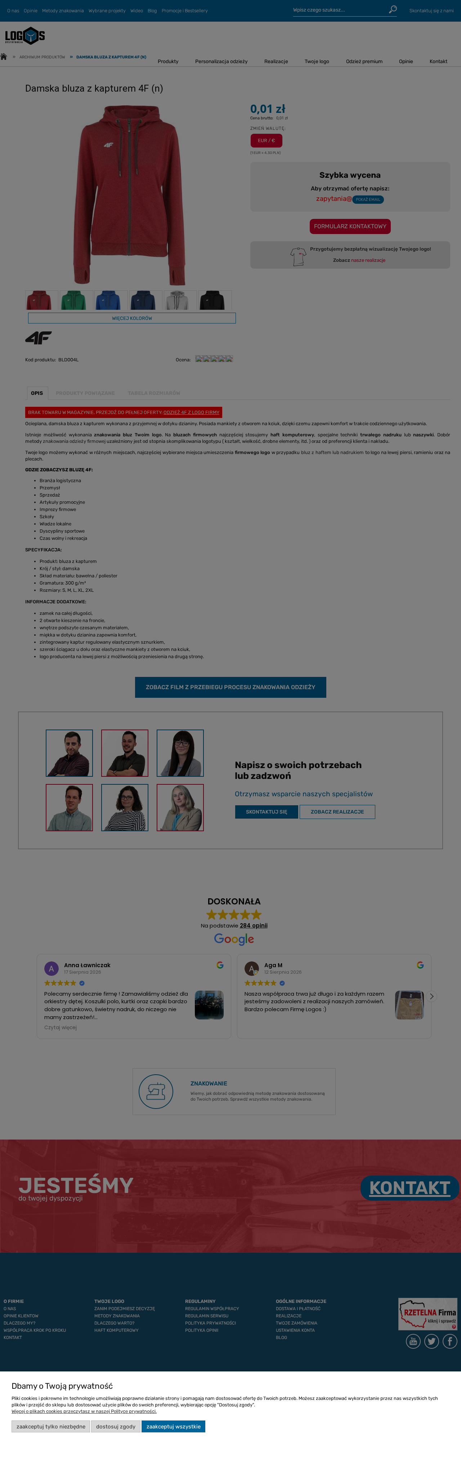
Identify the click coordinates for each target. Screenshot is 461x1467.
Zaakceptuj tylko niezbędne (51, 1426)
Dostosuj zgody (115, 1426)
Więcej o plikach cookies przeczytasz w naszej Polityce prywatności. (84, 1411)
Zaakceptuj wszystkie (174, 1426)
